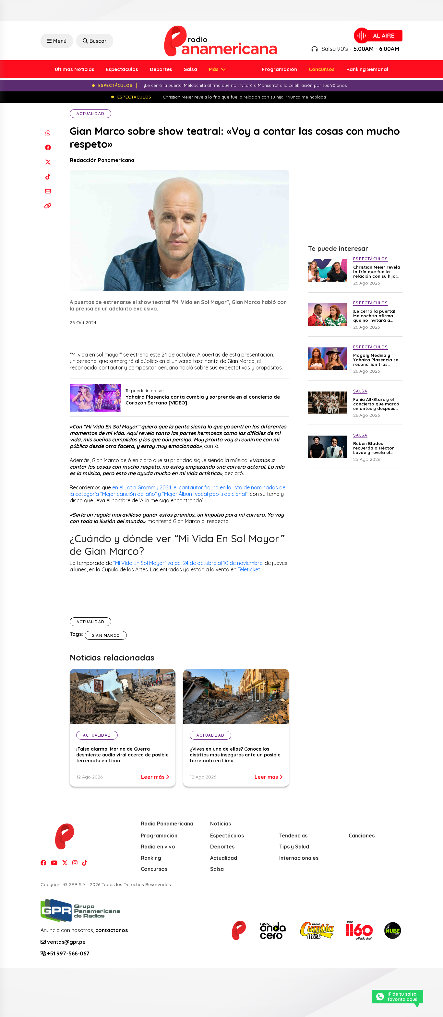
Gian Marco (105, 635)
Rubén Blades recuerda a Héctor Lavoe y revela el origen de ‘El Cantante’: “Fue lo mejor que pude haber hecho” (373, 448)
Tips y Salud (294, 846)
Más (214, 69)
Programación (279, 69)
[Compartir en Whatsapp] (48, 132)
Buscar (98, 41)
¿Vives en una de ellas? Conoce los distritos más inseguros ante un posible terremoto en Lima (235, 755)
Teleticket (249, 569)
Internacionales (298, 858)
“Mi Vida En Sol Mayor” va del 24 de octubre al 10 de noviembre (187, 563)
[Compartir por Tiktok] (48, 176)
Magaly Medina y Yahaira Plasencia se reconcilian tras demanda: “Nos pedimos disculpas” (375, 360)
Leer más (153, 777)
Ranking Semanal (367, 69)
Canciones (362, 835)
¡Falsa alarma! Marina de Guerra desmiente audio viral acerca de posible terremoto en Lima (122, 755)
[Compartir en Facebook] (48, 147)
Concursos (322, 69)
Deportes (161, 69)
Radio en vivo (158, 846)
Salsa (190, 69)
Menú (59, 41)
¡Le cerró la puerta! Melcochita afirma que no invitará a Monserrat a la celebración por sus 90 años (375, 315)
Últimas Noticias (74, 69)
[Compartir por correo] (48, 191)
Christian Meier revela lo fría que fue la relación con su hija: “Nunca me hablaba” (376, 271)
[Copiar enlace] (48, 205)
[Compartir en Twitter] (48, 162)
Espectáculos (122, 69)
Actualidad (90, 113)
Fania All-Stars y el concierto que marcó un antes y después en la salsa (376, 404)
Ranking (151, 858)
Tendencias (293, 835)
